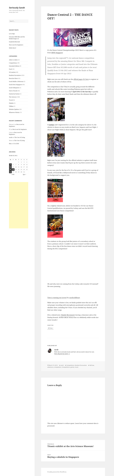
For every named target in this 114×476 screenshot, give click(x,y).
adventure (50, 367)
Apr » (24, 174)
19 (10, 169)
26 (10, 172)
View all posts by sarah (61, 354)
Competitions (13, 63)
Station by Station (14, 94)
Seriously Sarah (17, 7)
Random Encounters (15, 75)
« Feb (12, 174)
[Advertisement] (18, 205)
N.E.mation (12, 72)
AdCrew (91, 365)
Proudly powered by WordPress (56, 472)
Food (10, 69)
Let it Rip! (12, 34)
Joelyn (51, 125)
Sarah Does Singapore (15, 84)
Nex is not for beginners (16, 45)
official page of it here (81, 79)
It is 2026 (16, 143)
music (76, 367)
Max (10, 143)
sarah (10, 137)
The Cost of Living (19, 137)
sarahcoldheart (74, 298)
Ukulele (11, 103)
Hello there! (12, 48)
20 (13, 169)
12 (10, 167)
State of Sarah (13, 91)
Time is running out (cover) (57, 298)
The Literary (13, 97)
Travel (11, 100)
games (72, 367)
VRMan (11, 106)
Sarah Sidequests (14, 88)
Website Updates (14, 109)
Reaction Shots (13, 78)
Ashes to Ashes (13, 60)
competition (57, 367)
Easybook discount (14, 42)
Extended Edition (14, 66)
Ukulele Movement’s (68, 315)
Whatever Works (14, 112)
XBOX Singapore (57, 53)
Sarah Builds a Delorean (16, 81)
